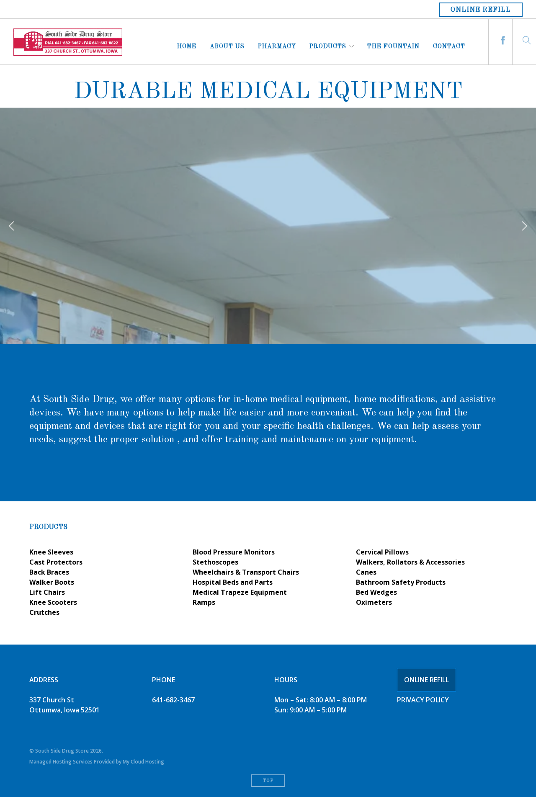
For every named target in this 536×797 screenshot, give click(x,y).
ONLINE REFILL (426, 679)
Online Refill (481, 10)
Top (268, 781)
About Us (227, 45)
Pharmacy (277, 45)
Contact (449, 45)
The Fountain (393, 45)
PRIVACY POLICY (423, 699)
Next (524, 226)
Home (186, 45)
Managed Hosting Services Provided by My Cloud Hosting (96, 761)
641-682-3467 (173, 699)
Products (327, 45)
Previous (12, 226)
